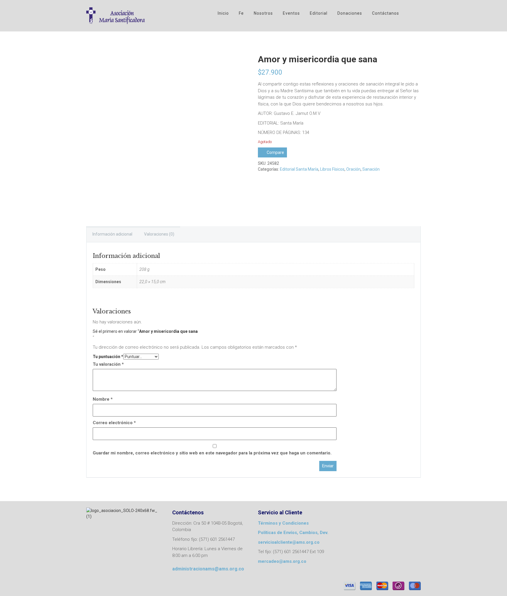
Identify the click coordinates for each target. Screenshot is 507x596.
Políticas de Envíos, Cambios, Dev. (293, 532)
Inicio (223, 13)
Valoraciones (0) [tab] (159, 234)
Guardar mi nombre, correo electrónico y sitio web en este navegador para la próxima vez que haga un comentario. (212, 453)
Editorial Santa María (299, 169)
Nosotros (263, 13)
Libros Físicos (332, 169)
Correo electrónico (114, 422)
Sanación (371, 169)
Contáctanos (385, 13)
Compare (275, 152)
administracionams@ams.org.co (208, 569)
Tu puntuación (108, 356)
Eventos (291, 13)
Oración (353, 169)
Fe (241, 13)
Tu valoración (108, 364)
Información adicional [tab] (112, 234)
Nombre (103, 399)
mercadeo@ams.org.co (282, 561)
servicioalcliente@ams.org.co (289, 542)
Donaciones (349, 13)
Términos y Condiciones (283, 523)
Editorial (318, 13)
